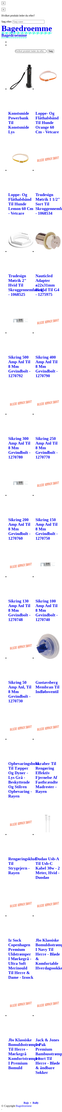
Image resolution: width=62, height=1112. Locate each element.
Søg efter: (6, 21)
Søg (51, 51)
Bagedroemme (24, 1105)
